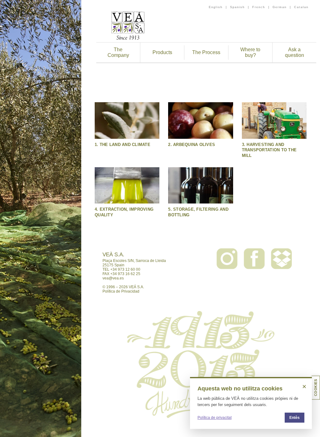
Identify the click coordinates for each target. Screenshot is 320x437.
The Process (206, 52)
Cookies (316, 387)
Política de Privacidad (120, 291)
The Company (118, 52)
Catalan (301, 7)
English (215, 7)
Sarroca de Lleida (151, 261)
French (258, 7)
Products (162, 52)
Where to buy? (250, 52)
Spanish (237, 7)
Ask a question (294, 52)
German (279, 7)
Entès (294, 417)
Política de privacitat (215, 417)
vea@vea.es (113, 278)
